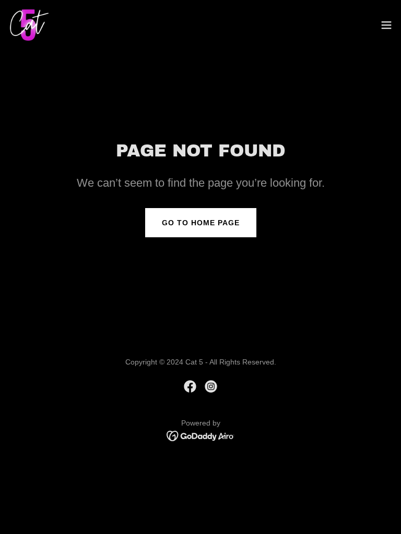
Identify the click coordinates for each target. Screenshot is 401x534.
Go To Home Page (201, 223)
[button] (386, 25)
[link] (29, 25)
